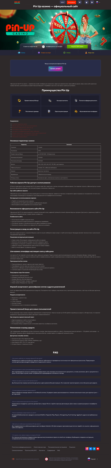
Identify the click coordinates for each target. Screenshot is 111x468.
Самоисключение (17, 450)
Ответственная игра (40, 447)
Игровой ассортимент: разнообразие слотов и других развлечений (29, 133)
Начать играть (55, 69)
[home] (17, 2)
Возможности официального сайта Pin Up (22, 127)
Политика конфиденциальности (21, 447)
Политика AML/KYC (31, 450)
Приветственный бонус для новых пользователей (24, 135)
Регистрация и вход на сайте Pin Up (21, 129)
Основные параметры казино (19, 124)
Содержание (51, 450)
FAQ (58, 450)
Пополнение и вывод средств (19, 136)
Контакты (42, 450)
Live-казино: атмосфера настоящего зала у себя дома (25, 131)
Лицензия (72, 447)
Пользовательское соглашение (57, 447)
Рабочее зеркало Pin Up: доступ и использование (24, 126)
